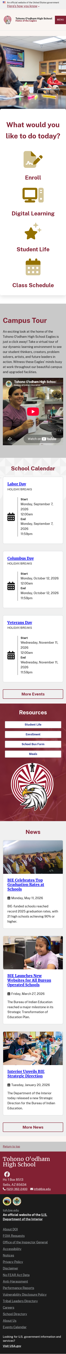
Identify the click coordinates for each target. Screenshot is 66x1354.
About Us (9, 1320)
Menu (60, 19)
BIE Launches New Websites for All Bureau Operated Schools (29, 980)
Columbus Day (20, 558)
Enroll (33, 177)
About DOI (10, 1229)
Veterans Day (19, 622)
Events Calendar (15, 1327)
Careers (8, 1307)
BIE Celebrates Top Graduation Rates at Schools (25, 884)
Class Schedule (33, 285)
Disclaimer (10, 1268)
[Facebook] (7, 1174)
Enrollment (33, 734)
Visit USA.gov (12, 1346)
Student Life (33, 249)
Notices (8, 1255)
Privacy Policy (13, 1262)
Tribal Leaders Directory (20, 1301)
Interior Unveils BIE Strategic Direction (26, 1073)
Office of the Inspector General (25, 1242)
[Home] (8, 20)
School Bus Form (33, 744)
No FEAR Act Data (16, 1275)
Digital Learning (33, 213)
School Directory (15, 1314)
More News (33, 1127)
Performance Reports (18, 1288)
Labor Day (16, 484)
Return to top (11, 1146)
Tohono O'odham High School (33, 18)
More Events (33, 694)
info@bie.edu (42, 1189)
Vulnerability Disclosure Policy (25, 1294)
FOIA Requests (14, 1236)
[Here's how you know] (33, 4)
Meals (33, 754)
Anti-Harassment (15, 1281)
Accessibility (12, 1249)
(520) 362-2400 (16, 1189)
